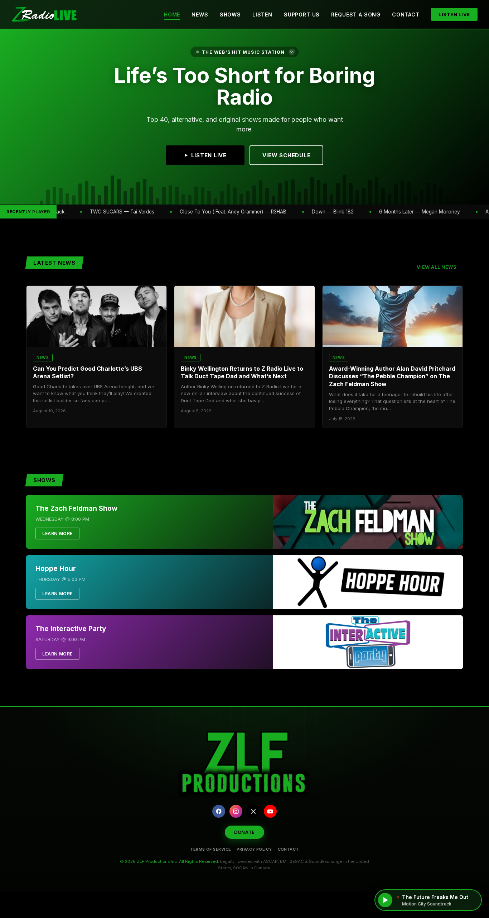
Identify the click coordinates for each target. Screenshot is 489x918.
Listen (262, 14)
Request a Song (356, 14)
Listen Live (454, 14)
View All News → (440, 267)
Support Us (302, 14)
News (200, 14)
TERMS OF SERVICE (210, 849)
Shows (230, 14)
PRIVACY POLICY (254, 849)
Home (172, 14)
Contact (406, 14)
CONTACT (288, 849)
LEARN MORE (57, 533)
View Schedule (286, 155)
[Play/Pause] (385, 900)
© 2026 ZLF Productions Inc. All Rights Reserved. (169, 861)
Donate (244, 832)
